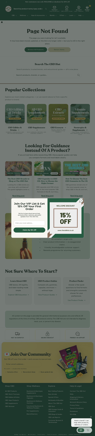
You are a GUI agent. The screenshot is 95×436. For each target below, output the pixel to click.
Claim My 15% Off (29, 230)
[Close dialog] (81, 200)
